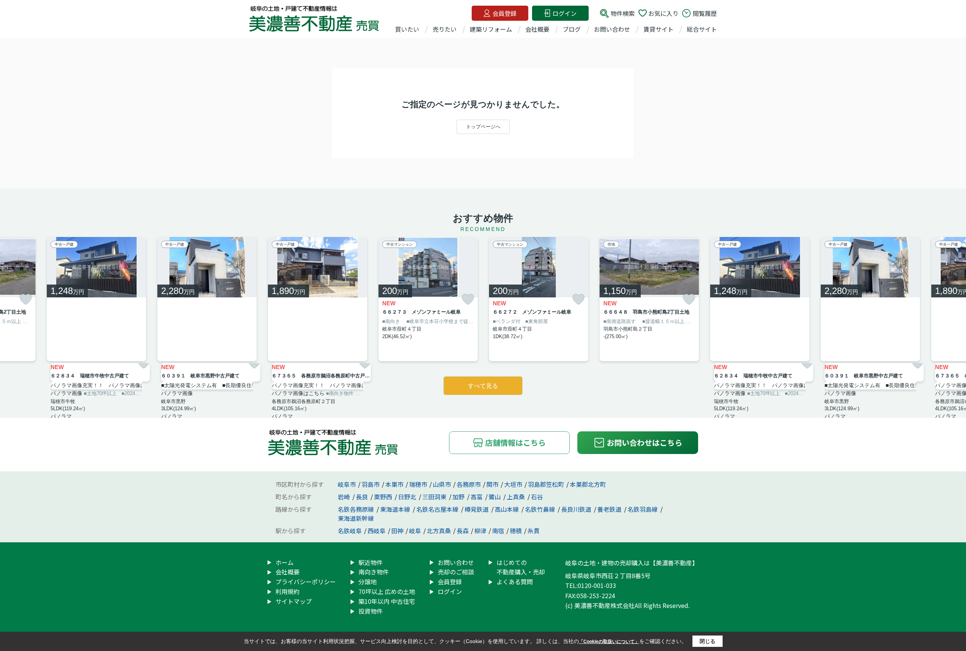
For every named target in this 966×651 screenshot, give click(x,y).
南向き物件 (373, 571)
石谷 (537, 496)
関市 (492, 484)
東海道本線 (396, 509)
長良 (362, 496)
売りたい (444, 29)
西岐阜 (377, 530)
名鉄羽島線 (643, 509)
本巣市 (394, 484)
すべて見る (483, 386)
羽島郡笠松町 (546, 484)
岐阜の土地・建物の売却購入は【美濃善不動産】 (631, 562)
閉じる (707, 641)
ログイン (564, 13)
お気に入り (663, 13)
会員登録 (504, 13)
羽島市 (370, 484)
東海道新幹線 (356, 518)
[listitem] (317, 299)
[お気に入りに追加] (26, 299)
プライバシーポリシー (305, 581)
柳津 (480, 530)
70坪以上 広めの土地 (386, 591)
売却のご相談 (456, 571)
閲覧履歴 (705, 13)
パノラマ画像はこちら (298, 393)
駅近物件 (370, 562)
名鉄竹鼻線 (541, 509)
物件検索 (623, 13)
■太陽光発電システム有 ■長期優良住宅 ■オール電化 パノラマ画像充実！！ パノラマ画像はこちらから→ (210, 385)
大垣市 (513, 484)
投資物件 (370, 611)
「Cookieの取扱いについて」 (609, 641)
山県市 (442, 484)
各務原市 (469, 484)
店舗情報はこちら (515, 442)
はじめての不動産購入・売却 (521, 567)
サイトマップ (293, 601)
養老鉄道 (610, 509)
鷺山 (495, 496)
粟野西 (384, 496)
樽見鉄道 (477, 509)
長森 (463, 530)
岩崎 (344, 496)
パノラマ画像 (66, 393)
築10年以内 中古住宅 (386, 601)
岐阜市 (347, 484)
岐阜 (415, 530)
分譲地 (367, 581)
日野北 (408, 496)
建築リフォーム (491, 29)
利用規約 (287, 591)
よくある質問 (515, 581)
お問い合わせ (612, 29)
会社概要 (537, 29)
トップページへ (483, 126)
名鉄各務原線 (356, 509)
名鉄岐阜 (350, 530)
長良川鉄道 (577, 509)
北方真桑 (439, 530)
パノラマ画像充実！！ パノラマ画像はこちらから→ (100, 385)
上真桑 (516, 496)
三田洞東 (435, 496)
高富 (477, 496)
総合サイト (702, 29)
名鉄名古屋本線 (438, 509)
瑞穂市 (418, 484)
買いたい (407, 29)
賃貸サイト (658, 29)
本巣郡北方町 (588, 484)
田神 (397, 530)
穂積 (516, 530)
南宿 (498, 530)
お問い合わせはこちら (644, 442)
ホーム (284, 562)
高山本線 (507, 509)
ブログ (572, 29)
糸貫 (534, 530)
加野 (459, 496)
